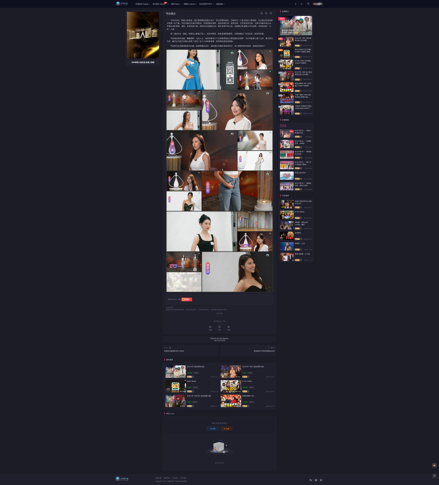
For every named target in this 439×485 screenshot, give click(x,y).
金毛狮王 (298, 233)
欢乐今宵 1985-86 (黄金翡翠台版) (199, 396)
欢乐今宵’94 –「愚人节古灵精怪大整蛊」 (303, 163)
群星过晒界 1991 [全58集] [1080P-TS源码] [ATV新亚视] (303, 85)
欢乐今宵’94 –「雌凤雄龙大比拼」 (303, 152)
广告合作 (175, 478)
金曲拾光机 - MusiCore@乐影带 (177, 481)
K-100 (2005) (299, 212)
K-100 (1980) (247, 381)
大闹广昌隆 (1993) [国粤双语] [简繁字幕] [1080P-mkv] (303, 96)
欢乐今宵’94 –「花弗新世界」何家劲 (303, 142)
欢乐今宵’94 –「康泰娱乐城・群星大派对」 (303, 184)
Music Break (191, 381)
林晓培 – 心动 (300, 243)
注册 (227, 428)
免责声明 (167, 478)
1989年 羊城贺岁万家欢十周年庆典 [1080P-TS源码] (303, 108)
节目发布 (283, 125)
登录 (187, 299)
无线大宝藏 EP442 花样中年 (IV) (303, 202)
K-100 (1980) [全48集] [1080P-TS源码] (303, 61)
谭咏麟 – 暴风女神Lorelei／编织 (301, 223)
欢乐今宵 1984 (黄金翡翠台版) (253, 366)
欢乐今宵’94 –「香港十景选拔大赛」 (303, 131)
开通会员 (319, 4)
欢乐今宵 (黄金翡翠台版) (196, 366)
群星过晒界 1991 (248, 396)
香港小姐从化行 (300, 172)
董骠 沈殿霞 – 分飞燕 (302, 254)
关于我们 (183, 478)
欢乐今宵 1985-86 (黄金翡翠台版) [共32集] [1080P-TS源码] (303, 74)
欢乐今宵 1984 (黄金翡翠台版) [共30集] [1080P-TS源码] (303, 40)
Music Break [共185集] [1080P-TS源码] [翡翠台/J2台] (303, 51)
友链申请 (158, 478)
